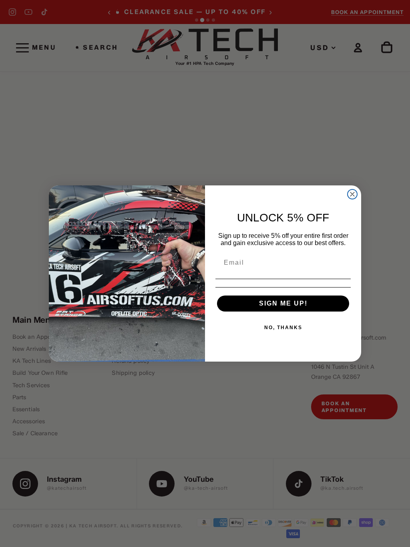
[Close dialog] (352, 194)
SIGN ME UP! (283, 303)
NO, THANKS (283, 327)
